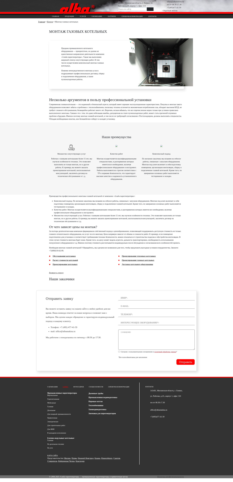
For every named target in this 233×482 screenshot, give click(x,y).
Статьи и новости (96, 387)
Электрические (52, 422)
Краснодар (80, 461)
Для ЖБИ (50, 429)
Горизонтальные (53, 399)
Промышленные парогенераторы (62, 393)
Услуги (83, 16)
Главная (55, 16)
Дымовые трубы (95, 393)
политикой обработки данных (165, 352)
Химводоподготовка (97, 409)
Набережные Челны (66, 461)
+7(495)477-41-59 (174, 8)
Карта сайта (52, 455)
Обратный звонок (170, 11)
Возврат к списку (56, 273)
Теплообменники (95, 405)
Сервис (65, 387)
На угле (50, 448)
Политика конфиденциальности (170, 477)
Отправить (185, 362)
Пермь (74, 458)
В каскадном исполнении (56, 433)
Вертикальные (52, 395)
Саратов (116, 458)
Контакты (152, 16)
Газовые (50, 407)
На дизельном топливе (55, 444)
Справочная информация (132, 16)
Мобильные (51, 403)
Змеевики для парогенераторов (102, 413)
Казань (97, 458)
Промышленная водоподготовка (102, 397)
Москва (67, 458)
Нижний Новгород (86, 458)
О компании (97, 16)
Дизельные (51, 410)
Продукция (69, 16)
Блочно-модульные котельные (60, 438)
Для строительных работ (56, 425)
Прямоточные (52, 418)
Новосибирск (106, 458)
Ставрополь (52, 461)
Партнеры (112, 16)
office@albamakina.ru (175, 2)
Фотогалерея (78, 387)
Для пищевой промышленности (59, 414)
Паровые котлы (95, 401)
